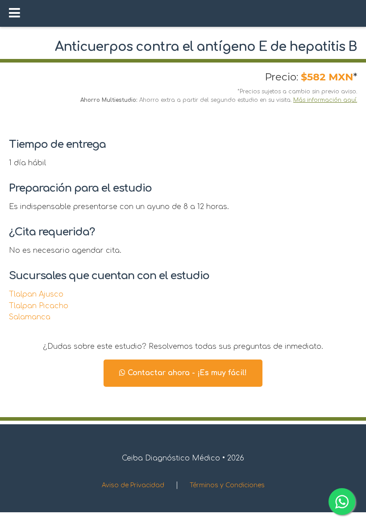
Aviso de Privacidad (133, 485)
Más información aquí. (325, 100)
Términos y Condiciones (227, 485)
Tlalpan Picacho (38, 306)
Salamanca (29, 317)
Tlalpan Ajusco (36, 294)
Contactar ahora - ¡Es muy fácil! (186, 373)
